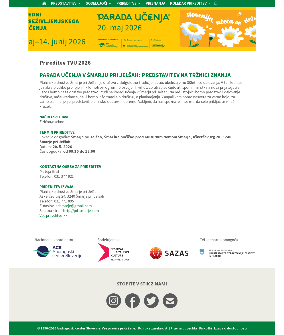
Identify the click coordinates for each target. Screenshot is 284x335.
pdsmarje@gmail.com (73, 205)
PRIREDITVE (126, 4)
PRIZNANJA (155, 4)
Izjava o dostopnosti (230, 328)
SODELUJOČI (96, 4)
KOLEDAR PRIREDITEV (188, 4)
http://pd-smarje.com (81, 210)
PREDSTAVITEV (64, 4)
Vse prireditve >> (53, 215)
